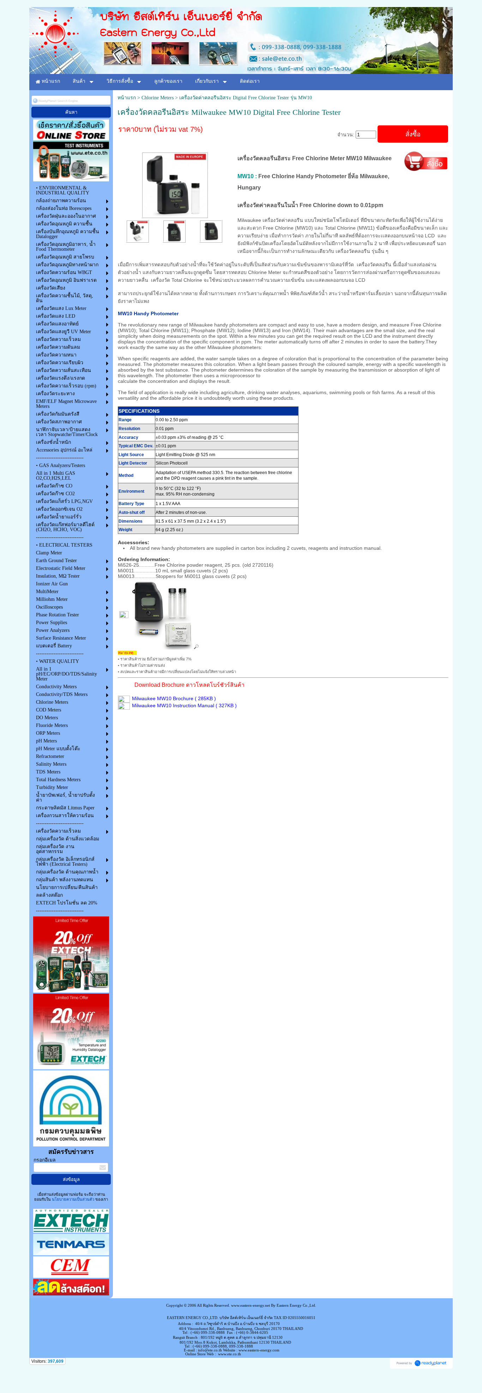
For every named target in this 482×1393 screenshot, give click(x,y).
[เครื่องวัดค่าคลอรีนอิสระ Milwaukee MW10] (137, 231)
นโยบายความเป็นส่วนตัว (73, 1199)
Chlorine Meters (157, 97)
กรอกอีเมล (45, 1160)
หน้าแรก (127, 97)
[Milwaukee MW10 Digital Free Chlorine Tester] (174, 184)
